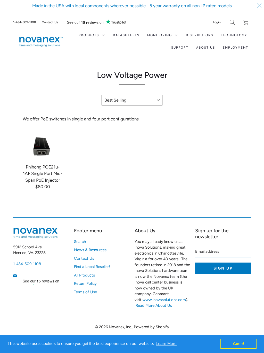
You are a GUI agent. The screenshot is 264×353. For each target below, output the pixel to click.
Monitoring (160, 35)
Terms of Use (85, 292)
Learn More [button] (166, 343)
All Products (84, 275)
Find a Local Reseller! (92, 266)
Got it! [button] (238, 344)
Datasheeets (126, 35)
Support (179, 47)
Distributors (199, 35)
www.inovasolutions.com (164, 299)
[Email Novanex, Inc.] (15, 276)
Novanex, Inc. (120, 327)
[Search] (232, 22)
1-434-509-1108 (24, 22)
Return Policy (85, 283)
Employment (235, 47)
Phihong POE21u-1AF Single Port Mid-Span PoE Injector (42, 146)
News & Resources (90, 250)
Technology (234, 35)
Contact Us (50, 22)
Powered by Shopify (151, 327)
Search (80, 241)
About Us (205, 47)
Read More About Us (154, 305)
